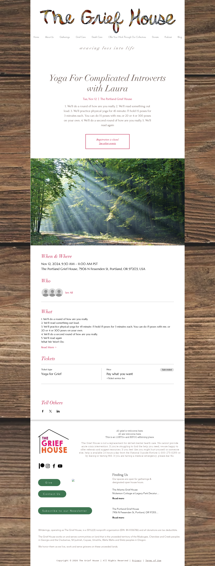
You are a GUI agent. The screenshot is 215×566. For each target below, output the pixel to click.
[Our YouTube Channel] (60, 466)
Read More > (49, 347)
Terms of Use (153, 560)
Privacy (136, 560)
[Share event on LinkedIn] (58, 411)
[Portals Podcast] (41, 466)
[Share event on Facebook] (42, 411)
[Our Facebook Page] (54, 466)
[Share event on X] (50, 411)
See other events (107, 143)
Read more (118, 498)
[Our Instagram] (48, 466)
